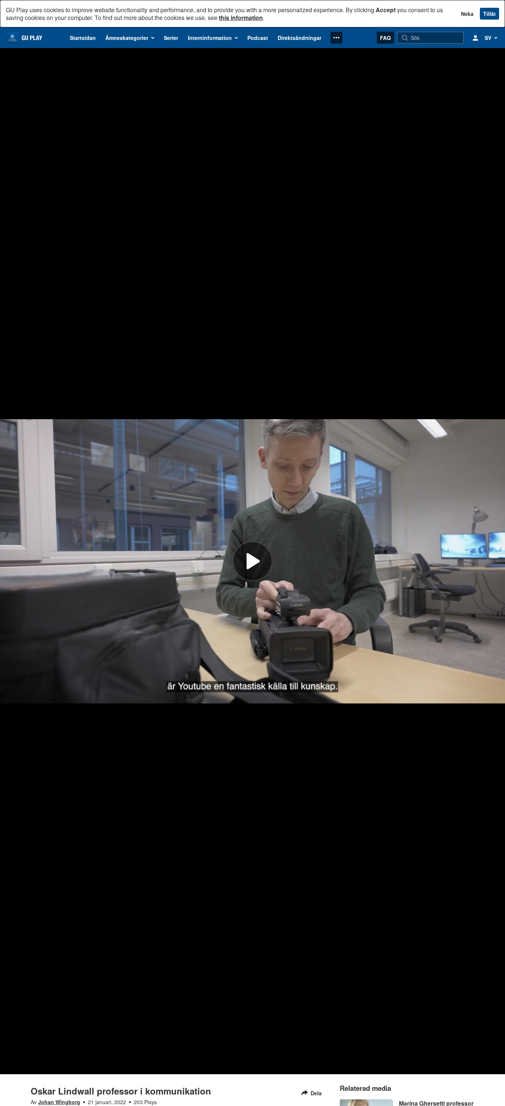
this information (241, 17)
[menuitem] (83, 38)
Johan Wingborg (59, 1102)
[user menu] (475, 38)
